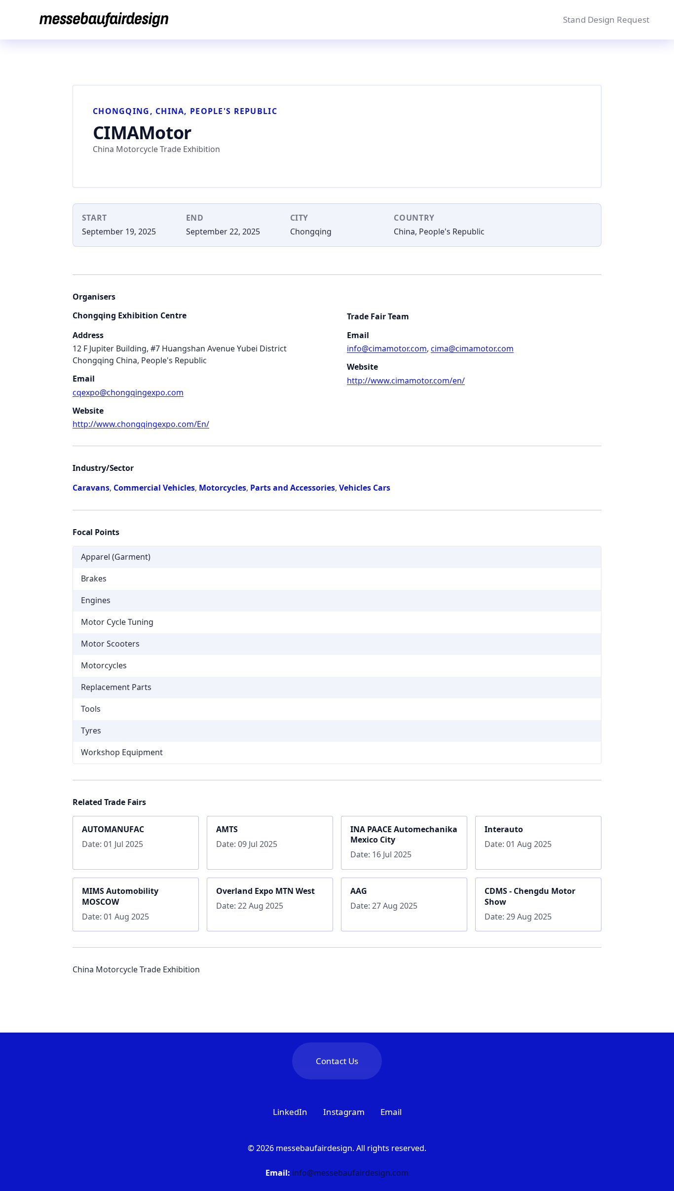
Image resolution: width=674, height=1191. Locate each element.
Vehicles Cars (364, 487)
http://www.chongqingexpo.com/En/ (141, 424)
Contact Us (337, 1061)
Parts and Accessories (292, 487)
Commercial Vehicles (154, 487)
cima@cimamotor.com (472, 348)
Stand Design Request (606, 19)
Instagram (344, 1111)
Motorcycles (222, 487)
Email (391, 1111)
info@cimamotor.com (387, 348)
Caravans (91, 487)
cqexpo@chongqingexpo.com (128, 392)
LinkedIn (290, 1111)
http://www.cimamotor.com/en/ (406, 380)
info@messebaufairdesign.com (350, 1172)
